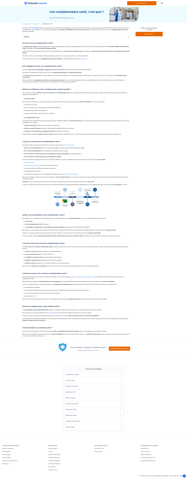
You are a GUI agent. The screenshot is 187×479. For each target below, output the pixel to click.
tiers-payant (50, 312)
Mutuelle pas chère (71, 392)
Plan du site (5, 463)
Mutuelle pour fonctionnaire (73, 421)
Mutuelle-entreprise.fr (146, 454)
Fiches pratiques (6, 454)
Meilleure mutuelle (70, 397)
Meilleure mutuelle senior (72, 403)
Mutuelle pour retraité (71, 415)
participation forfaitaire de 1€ (32, 165)
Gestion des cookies (178, 475)
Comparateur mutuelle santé (148, 460)
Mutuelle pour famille (71, 409)
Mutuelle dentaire (70, 427)
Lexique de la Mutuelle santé (9, 460)
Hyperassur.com (145, 448)
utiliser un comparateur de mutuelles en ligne (83, 276)
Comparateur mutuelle (27, 23)
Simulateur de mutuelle (72, 386)
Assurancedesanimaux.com (148, 457)
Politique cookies (52, 469)
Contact (50, 451)
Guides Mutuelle (6, 451)
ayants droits (83, 58)
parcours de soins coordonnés (70, 174)
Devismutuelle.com (146, 451)
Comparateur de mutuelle (72, 374)
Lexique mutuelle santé (38, 23)
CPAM (34, 296)
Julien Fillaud (71, 18)
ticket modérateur (29, 162)
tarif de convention (69, 145)
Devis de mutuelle (70, 380)
